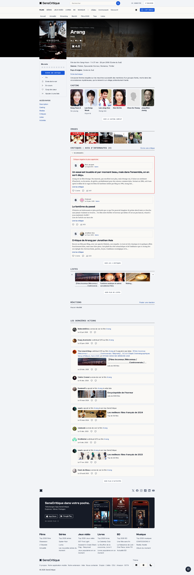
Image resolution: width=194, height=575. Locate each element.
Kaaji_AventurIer (84, 340)
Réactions (75, 302)
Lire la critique (78, 187)
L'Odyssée (43, 545)
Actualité (42, 548)
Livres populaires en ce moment (106, 551)
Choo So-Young (133, 108)
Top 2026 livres (104, 538)
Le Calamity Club (104, 542)
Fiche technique (76, 74)
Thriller (111, 66)
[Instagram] (141, 491)
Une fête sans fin (123, 542)
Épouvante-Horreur (91, 66)
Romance (104, 66)
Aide (83, 565)
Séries (62, 534)
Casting (74, 85)
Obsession (43, 542)
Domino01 (82, 388)
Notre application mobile (57, 565)
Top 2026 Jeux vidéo (86, 538)
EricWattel (82, 439)
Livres (101, 534)
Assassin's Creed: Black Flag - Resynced (87, 546)
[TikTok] (145, 491)
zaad (80, 408)
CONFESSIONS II (143, 542)
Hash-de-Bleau (84, 470)
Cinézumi (88, 199)
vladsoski (81, 428)
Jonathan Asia (89, 233)
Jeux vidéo (84, 534)
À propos (43, 565)
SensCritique (74, 27)
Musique (141, 534)
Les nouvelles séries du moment (68, 549)
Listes (74, 269)
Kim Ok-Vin (117, 108)
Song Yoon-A (75, 108)
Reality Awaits (141, 545)
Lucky (61, 545)
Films (81, 27)
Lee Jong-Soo (104, 108)
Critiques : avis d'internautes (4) (91, 148)
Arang (92, 27)
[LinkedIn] (149, 491)
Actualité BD (122, 550)
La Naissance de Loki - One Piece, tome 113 (125, 546)
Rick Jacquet (89, 164)
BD (118, 534)
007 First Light (83, 542)
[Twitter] (133, 491)
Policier (86, 27)
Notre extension (74, 565)
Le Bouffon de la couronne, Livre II (104, 546)
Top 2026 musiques (143, 538)
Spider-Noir (63, 542)
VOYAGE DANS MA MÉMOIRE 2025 (116, 356)
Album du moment (143, 548)
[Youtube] (153, 491)
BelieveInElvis (83, 329)
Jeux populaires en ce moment (86, 551)
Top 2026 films (45, 538)
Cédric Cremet (84, 377)
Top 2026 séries (65, 538)
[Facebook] (137, 491)
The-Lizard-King (84, 351)
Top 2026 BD (122, 538)
